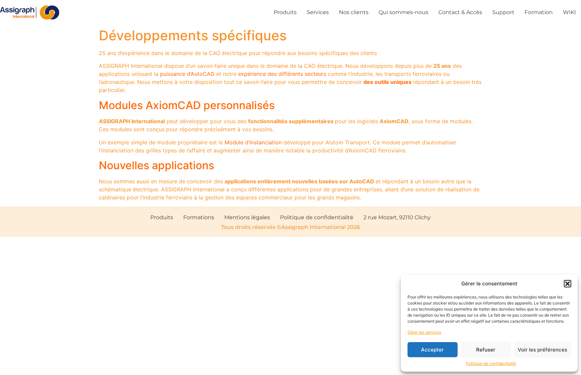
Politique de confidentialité (491, 363)
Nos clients (354, 12)
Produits (285, 12)
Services (318, 12)
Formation (539, 12)
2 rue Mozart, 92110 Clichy (397, 217)
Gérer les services (424, 332)
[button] (567, 283)
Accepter (432, 349)
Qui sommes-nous (403, 12)
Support (503, 12)
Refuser (485, 349)
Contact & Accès (460, 12)
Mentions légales (247, 217)
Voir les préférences (542, 349)
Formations (198, 217)
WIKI (569, 12)
